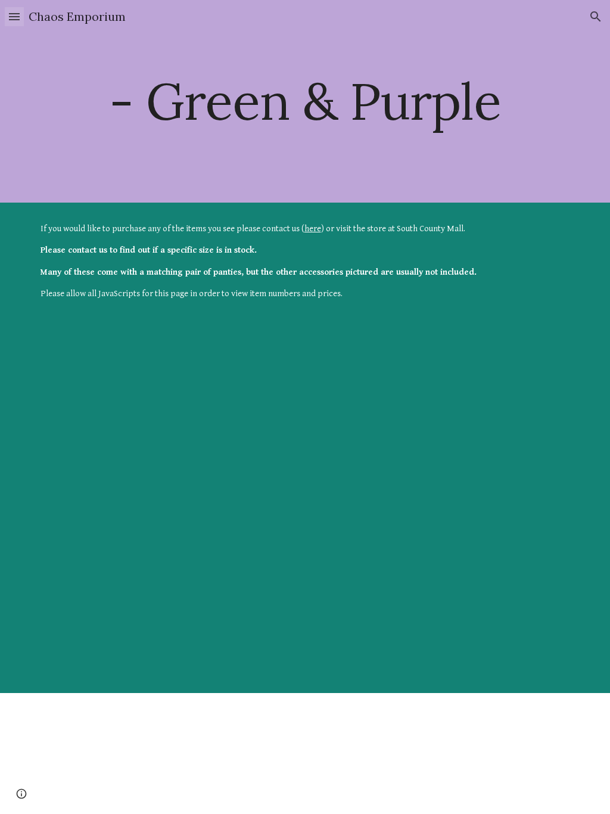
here (312, 228)
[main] (305, 101)
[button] (14, 16)
